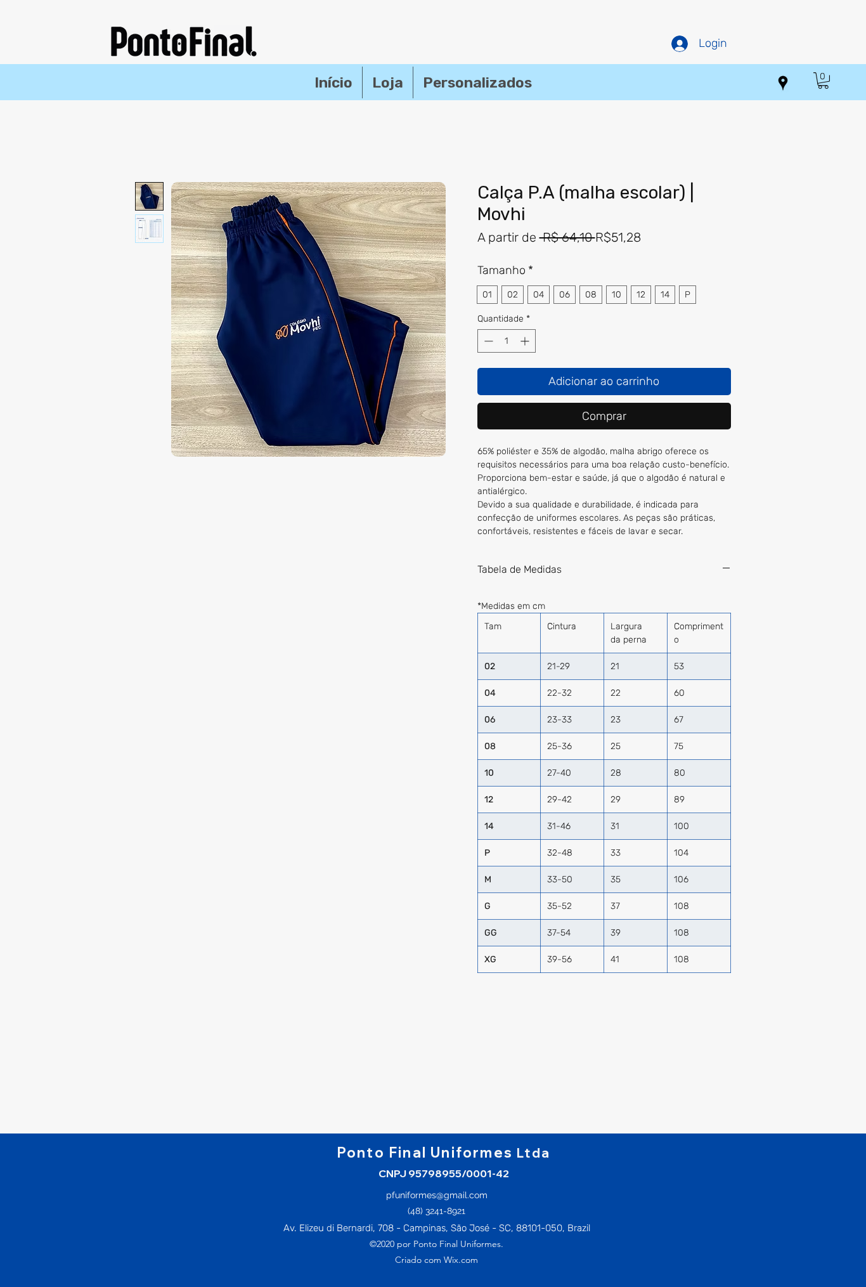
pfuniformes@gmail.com (437, 1195)
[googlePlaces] (783, 83)
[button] (823, 80)
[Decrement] (487, 341)
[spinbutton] (506, 341)
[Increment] (526, 341)
